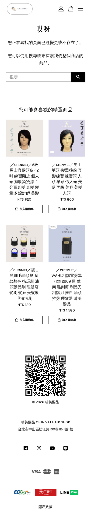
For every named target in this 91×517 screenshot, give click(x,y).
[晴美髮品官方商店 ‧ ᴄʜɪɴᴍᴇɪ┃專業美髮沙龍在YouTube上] (52, 450)
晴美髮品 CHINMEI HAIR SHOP (45, 422)
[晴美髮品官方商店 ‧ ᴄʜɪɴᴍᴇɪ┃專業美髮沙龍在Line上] (65, 450)
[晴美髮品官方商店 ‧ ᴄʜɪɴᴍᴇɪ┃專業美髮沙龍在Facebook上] (25, 450)
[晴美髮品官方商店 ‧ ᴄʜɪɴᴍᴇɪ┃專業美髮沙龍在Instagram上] (39, 450)
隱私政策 (45, 507)
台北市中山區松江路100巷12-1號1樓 (45, 429)
